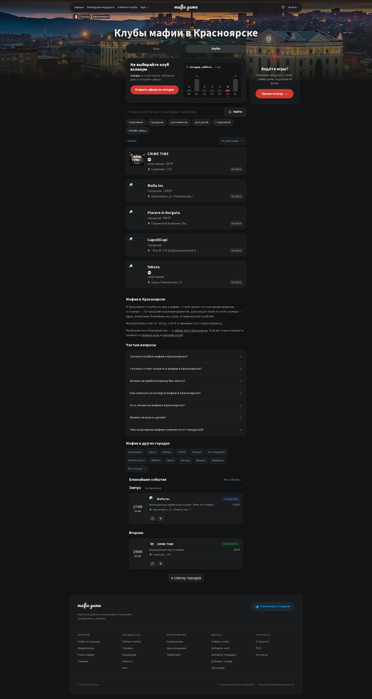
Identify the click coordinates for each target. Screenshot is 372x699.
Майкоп (156, 460)
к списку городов (186, 578)
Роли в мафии (86, 654)
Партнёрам (218, 667)
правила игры (150, 335)
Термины (83, 661)
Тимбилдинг (174, 654)
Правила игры (86, 648)
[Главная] (75, 16)
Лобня (181, 452)
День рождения (176, 648)
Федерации (129, 654)
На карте (236, 169)
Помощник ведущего (101, 7)
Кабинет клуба (127, 7)
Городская (156, 122)
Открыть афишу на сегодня (154, 89)
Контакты (262, 654)
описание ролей (172, 335)
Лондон (196, 452)
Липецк (166, 452)
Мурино (201, 460)
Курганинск (135, 452)
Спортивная (136, 122)
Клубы (216, 49)
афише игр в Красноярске (191, 330)
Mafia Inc (163, 499)
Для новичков (179, 122)
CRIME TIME (165, 544)
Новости (127, 661)
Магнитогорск (136, 460)
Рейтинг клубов (131, 641)
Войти (292, 7)
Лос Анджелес (217, 452)
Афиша (79, 7)
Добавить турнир (221, 661)
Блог (125, 667)
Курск (152, 452)
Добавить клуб (220, 648)
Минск (170, 460)
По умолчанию (230, 140)
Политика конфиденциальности (276, 684)
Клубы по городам (89, 641)
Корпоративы (175, 641)
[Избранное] (283, 7)
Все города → (137, 468)
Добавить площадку (223, 654)
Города (85, 17)
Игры (156, 48)
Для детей (201, 122)
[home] (186, 7)
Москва (185, 460)
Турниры (127, 648)
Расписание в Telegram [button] (275, 606)
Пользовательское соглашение (237, 684)
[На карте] (160, 518)
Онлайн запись (137, 130)
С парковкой (223, 122)
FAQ (258, 648)
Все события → (233, 479)
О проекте (262, 641)
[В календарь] (152, 518)
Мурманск (218, 460)
